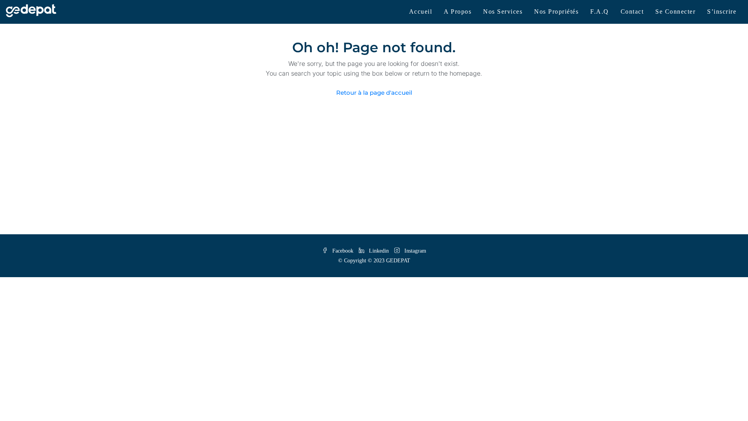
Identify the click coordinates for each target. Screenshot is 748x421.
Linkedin (378, 251)
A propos (457, 11)
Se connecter (675, 11)
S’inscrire (721, 11)
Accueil (420, 11)
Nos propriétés (556, 11)
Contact (632, 11)
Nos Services (502, 11)
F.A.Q (599, 11)
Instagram (414, 251)
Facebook (343, 251)
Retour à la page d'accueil (374, 92)
